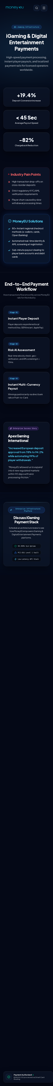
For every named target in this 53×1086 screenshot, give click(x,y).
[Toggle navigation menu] (44, 8)
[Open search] (37, 8)
